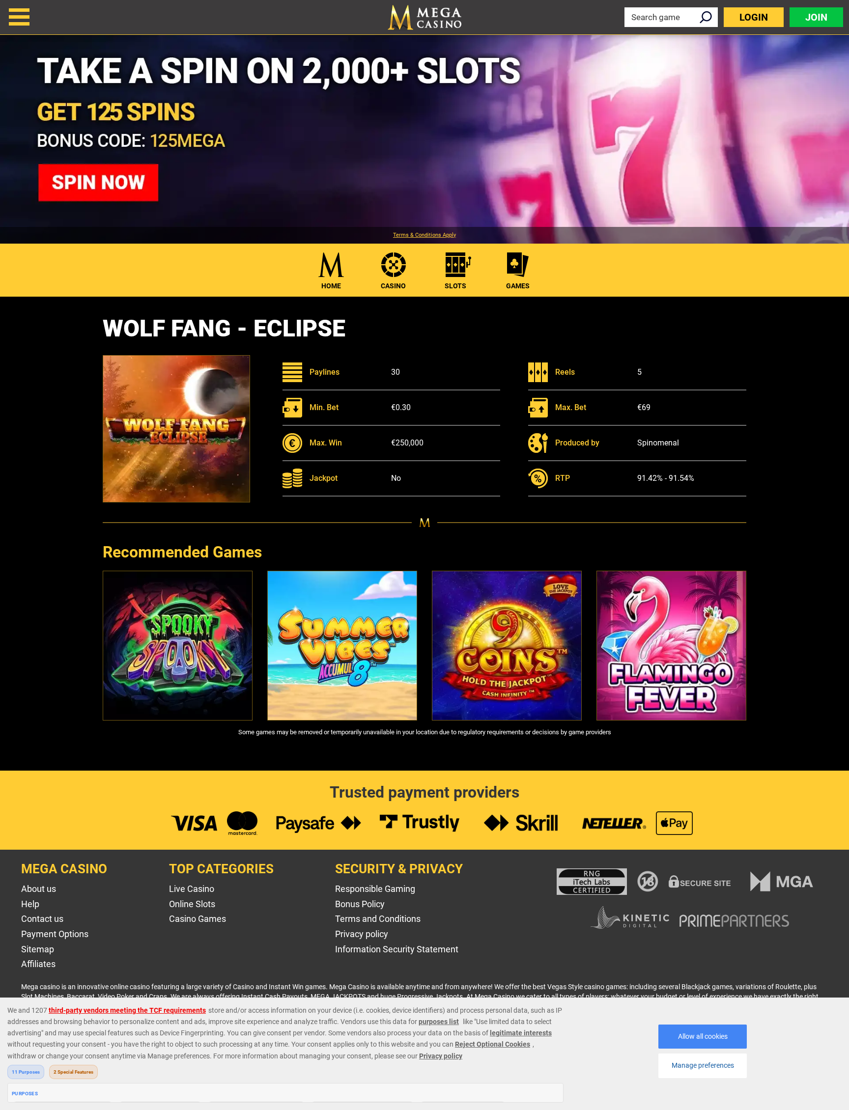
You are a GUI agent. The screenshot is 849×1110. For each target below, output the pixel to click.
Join (816, 17)
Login (753, 17)
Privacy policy (361, 934)
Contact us (42, 919)
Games (518, 286)
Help (30, 904)
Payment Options (54, 934)
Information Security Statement (396, 949)
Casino (393, 286)
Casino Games (197, 919)
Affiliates (38, 964)
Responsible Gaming (375, 889)
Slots (455, 286)
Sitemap (37, 949)
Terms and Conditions (378, 919)
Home (331, 286)
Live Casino (191, 889)
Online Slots (192, 904)
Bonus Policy (360, 904)
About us (38, 889)
